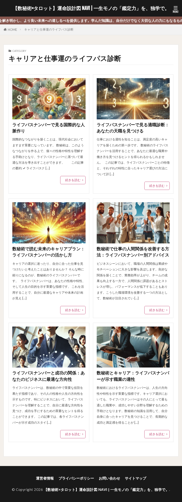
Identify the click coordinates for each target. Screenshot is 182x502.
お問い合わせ (109, 478)
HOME (12, 29)
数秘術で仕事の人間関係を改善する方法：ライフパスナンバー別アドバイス (133, 251)
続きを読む (73, 180)
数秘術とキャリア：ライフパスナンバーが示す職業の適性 (133, 375)
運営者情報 (45, 478)
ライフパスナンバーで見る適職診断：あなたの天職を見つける (133, 127)
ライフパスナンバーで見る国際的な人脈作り (48, 127)
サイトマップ (135, 478)
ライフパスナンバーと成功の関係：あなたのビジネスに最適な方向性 (48, 375)
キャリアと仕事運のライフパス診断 (48, 29)
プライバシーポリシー (76, 478)
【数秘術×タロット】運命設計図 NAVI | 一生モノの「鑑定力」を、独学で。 (91, 8)
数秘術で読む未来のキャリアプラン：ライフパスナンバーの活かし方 (48, 251)
